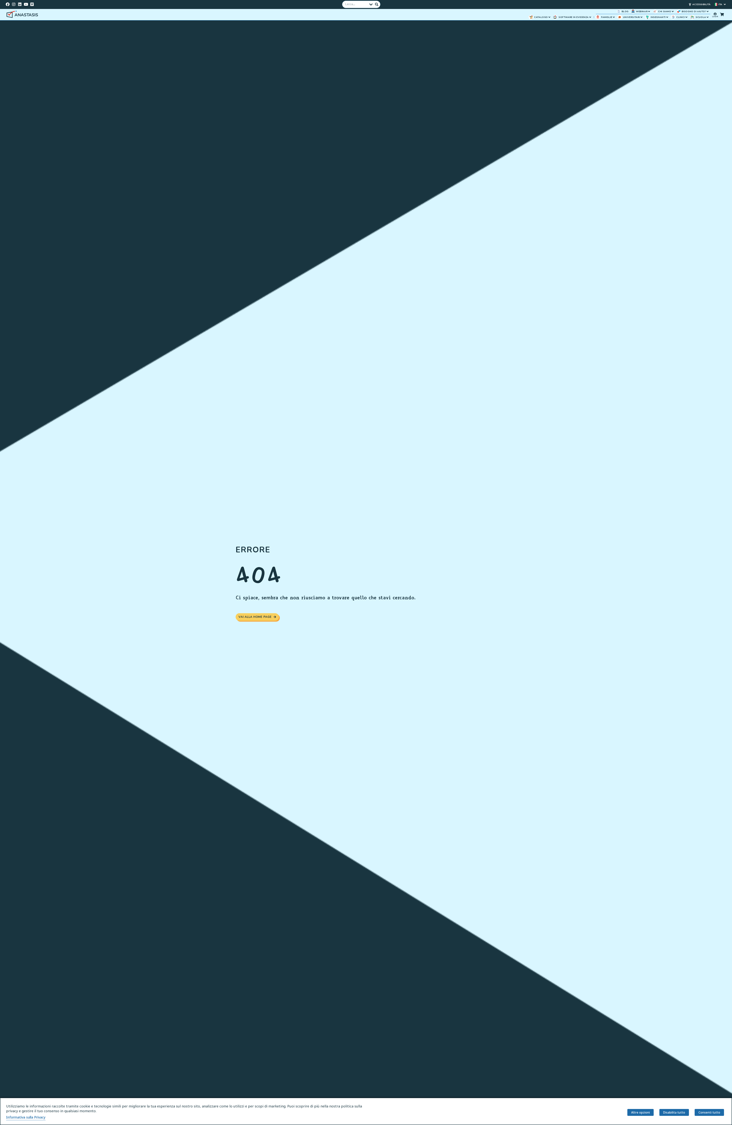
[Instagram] (14, 4)
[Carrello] (722, 14)
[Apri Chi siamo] (672, 11)
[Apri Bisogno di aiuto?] (707, 11)
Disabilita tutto (674, 1112)
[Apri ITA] (724, 4)
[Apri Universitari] (641, 17)
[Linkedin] (20, 4)
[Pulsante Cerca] (377, 4)
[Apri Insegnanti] (667, 17)
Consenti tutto (709, 1112)
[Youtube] (26, 4)
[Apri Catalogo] (549, 17)
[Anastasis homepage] (23, 14)
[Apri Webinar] (649, 11)
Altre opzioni (640, 1112)
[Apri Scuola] (707, 17)
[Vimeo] (32, 4)
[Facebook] (8, 4)
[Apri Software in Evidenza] (590, 17)
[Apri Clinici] (686, 17)
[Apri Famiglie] (613, 17)
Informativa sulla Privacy (26, 1117)
